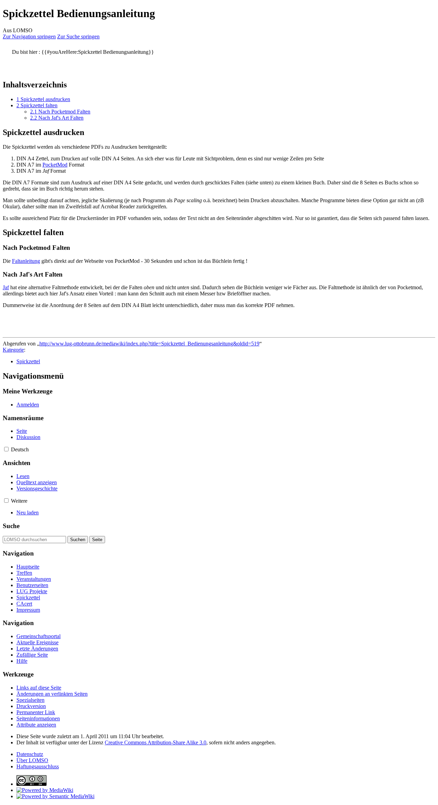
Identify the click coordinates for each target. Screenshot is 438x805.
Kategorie (13, 350)
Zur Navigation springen (29, 36)
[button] (6, 449)
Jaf (6, 287)
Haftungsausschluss (37, 766)
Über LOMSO (32, 760)
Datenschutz (29, 754)
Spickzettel (28, 361)
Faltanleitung (26, 261)
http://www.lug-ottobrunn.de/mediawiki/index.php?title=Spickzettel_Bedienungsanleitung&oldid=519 (149, 343)
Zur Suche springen (78, 36)
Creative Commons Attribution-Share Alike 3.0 (155, 742)
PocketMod (54, 165)
